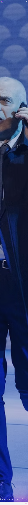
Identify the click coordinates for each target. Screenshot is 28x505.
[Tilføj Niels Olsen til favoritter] (26, 503)
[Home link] (2, 2)
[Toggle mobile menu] (26, 1)
